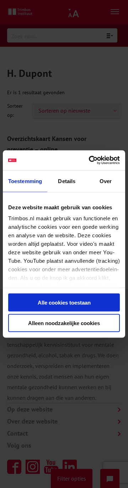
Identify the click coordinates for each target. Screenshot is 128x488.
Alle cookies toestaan (64, 302)
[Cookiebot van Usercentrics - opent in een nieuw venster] (90, 160)
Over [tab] (106, 181)
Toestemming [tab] (25, 181)
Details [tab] (66, 181)
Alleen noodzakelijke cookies (64, 323)
